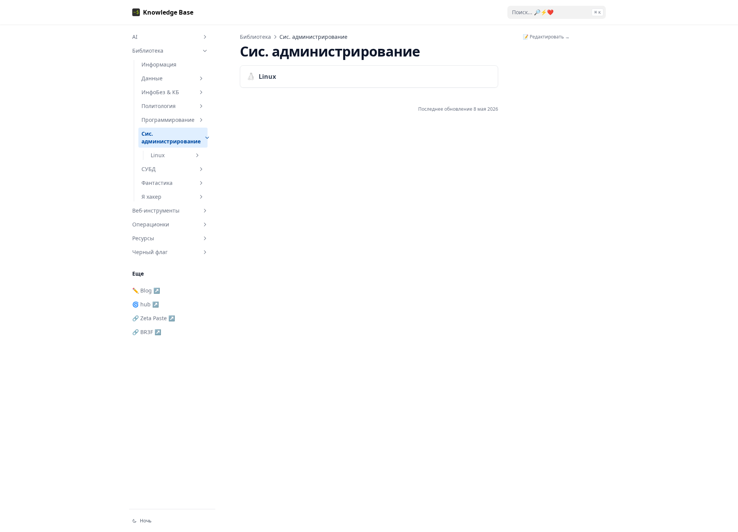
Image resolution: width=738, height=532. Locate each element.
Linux (158, 155)
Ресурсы (143, 238)
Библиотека (147, 50)
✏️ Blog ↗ (146, 290)
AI (135, 36)
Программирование (167, 119)
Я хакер (151, 196)
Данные (152, 78)
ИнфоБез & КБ (160, 92)
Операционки (150, 224)
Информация (158, 64)
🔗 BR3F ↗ (146, 332)
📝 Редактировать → (546, 37)
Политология (158, 106)
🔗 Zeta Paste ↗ (153, 318)
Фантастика (157, 182)
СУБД (148, 169)
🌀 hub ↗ (145, 304)
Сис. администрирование (171, 137)
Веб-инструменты (156, 210)
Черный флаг (150, 252)
